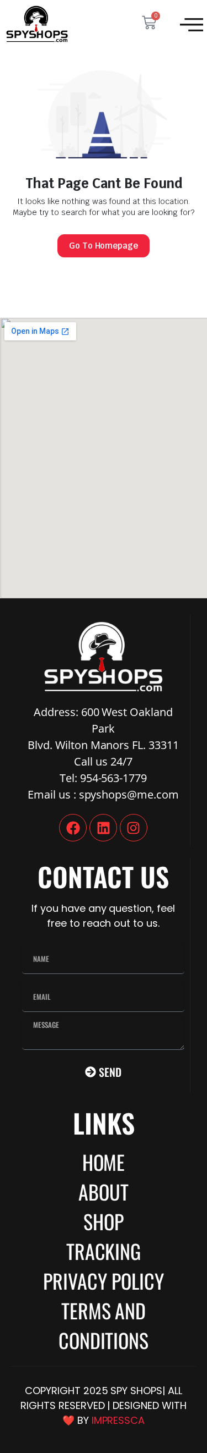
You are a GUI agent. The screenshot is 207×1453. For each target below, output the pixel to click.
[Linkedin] (103, 827)
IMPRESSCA (118, 1420)
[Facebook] (73, 827)
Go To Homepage (104, 245)
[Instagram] (133, 827)
